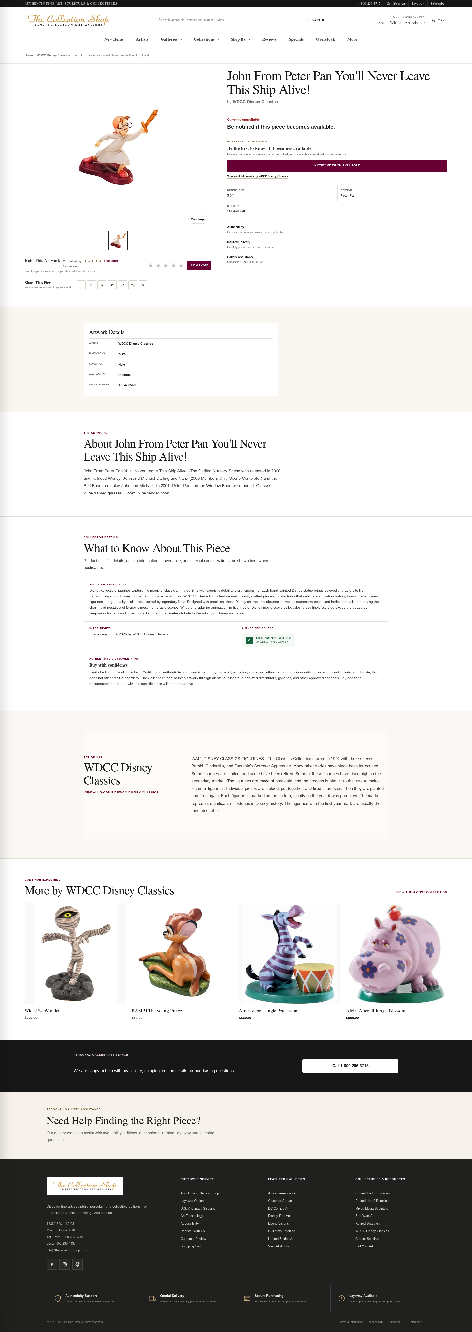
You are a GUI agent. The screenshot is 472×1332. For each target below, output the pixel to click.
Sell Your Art (396, 3)
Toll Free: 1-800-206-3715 (65, 1237)
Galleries (169, 39)
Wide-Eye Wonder (42, 1010)
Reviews (269, 39)
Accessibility (190, 1223)
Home (29, 55)
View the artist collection (421, 892)
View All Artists (279, 1246)
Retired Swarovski (368, 1223)
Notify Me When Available (337, 165)
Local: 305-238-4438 (61, 1243)
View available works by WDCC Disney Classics (257, 176)
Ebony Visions (278, 1223)
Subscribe (437, 3)
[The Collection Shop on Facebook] (52, 1264)
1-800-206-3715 (369, 3)
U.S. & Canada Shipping (198, 1208)
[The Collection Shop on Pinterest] (77, 1264)
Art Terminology (192, 1216)
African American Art (282, 1193)
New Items (114, 39)
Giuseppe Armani (280, 1201)
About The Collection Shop (200, 1193)
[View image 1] (118, 240)
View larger (198, 219)
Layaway (418, 3)
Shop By (238, 39)
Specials (296, 39)
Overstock (325, 39)
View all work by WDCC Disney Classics (121, 792)
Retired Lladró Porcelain (372, 1201)
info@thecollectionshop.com (67, 1250)
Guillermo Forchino (281, 1231)
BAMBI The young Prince (157, 1010)
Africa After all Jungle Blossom (375, 1010)
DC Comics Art (278, 1208)
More (352, 39)
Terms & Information (351, 1321)
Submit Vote (199, 265)
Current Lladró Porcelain (372, 1193)
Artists (142, 39)
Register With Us (193, 1231)
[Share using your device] (132, 284)
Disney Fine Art (279, 1216)
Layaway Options (193, 1201)
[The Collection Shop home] (69, 20)
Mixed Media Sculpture (371, 1208)
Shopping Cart (191, 1246)
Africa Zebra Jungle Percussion (268, 1010)
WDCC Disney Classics (53, 55)
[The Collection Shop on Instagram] (64, 1264)
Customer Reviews (194, 1239)
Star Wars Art (365, 1216)
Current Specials (367, 1239)
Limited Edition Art (281, 1239)
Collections (204, 39)
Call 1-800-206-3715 (350, 1066)
